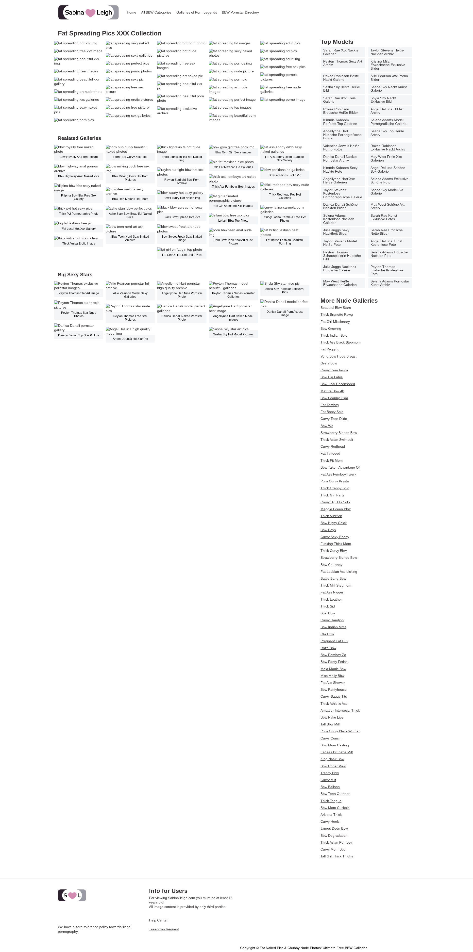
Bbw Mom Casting (335, 745)
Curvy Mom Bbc (333, 849)
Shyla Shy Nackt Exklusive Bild (383, 99)
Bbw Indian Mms (333, 627)
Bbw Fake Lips (332, 717)
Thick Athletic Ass (334, 704)
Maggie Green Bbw (336, 509)
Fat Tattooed (330, 453)
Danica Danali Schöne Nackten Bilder (340, 206)
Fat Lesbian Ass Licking (339, 572)
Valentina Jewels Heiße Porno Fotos (341, 147)
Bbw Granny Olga (334, 398)
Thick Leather (331, 599)
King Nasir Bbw (332, 759)
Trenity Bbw (330, 773)
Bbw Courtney (331, 565)
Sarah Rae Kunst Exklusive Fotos (384, 217)
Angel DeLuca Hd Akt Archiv (387, 111)
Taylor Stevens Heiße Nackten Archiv (387, 52)
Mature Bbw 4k (332, 391)
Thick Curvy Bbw (334, 551)
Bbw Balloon (330, 787)
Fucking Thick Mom (336, 544)
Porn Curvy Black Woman (340, 731)
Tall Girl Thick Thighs (337, 856)
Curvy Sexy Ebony (335, 537)
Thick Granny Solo (335, 488)
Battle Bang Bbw (333, 578)
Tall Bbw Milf (330, 724)
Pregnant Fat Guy (334, 641)
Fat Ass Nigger (332, 592)
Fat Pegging (330, 349)
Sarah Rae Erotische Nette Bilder (387, 231)
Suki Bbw (328, 613)
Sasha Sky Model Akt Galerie (387, 191)
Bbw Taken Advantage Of (340, 467)
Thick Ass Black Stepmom (341, 342)
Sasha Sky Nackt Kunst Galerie (389, 88)
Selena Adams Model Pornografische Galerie (388, 121)
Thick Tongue (331, 801)
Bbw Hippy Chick (334, 523)
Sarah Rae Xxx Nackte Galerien (340, 52)
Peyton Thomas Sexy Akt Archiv (342, 63)
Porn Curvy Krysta (335, 481)
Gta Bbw (327, 634)
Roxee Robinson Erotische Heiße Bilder (340, 111)
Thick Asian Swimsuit (337, 440)
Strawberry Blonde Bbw (339, 433)
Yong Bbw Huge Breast (338, 356)
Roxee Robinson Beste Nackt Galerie (341, 77)
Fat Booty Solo (332, 412)
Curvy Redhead (333, 446)
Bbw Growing (331, 328)
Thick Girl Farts (332, 495)
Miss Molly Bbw (332, 676)
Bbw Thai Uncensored (338, 384)
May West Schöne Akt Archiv (388, 206)
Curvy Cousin (331, 738)
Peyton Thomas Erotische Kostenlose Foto (387, 270)
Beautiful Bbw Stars (336, 308)
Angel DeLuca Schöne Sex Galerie (388, 169)
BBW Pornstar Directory (240, 12)
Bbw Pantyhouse (334, 689)
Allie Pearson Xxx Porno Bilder (389, 77)
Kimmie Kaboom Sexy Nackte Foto (340, 169)
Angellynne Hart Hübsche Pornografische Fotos (342, 134)
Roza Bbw (328, 648)
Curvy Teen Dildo (334, 419)
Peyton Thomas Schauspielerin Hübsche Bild (342, 255)
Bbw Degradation (334, 835)
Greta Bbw (329, 363)
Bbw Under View (333, 766)
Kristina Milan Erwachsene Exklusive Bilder (388, 64)
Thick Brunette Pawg (337, 314)
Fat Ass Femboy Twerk (338, 474)
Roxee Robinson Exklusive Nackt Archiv (388, 147)
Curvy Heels (330, 821)
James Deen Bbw (334, 828)
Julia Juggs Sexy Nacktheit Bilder (336, 231)
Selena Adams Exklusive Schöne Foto (389, 180)
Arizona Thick (331, 815)
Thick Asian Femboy (336, 842)
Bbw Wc (327, 426)
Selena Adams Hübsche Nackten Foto (389, 254)
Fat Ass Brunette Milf (337, 752)
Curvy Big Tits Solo (335, 502)
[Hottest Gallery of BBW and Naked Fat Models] (88, 12)
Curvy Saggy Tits (334, 696)
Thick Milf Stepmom (336, 585)
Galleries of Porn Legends (196, 12)
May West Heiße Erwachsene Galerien (340, 283)
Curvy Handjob (332, 620)
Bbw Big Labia (332, 377)
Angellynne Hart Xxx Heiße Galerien (339, 180)
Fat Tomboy (330, 405)
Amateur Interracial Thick (340, 710)
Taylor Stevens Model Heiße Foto (340, 242)
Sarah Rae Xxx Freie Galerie (339, 99)
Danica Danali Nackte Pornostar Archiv (340, 158)
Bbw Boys (328, 530)
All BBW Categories (156, 12)
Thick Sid (328, 606)
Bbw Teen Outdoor (335, 794)
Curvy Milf (328, 780)
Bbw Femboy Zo (333, 655)
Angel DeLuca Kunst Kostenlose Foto (386, 242)
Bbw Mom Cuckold (335, 808)
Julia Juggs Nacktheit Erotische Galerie (339, 268)
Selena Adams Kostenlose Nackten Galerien (338, 219)
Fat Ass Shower (333, 683)
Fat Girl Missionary (335, 322)
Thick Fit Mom (332, 460)
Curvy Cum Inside (334, 370)
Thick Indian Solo (334, 335)
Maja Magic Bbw (333, 669)
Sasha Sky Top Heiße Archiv (387, 132)
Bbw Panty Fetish (334, 662)
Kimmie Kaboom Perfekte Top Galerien (340, 121)
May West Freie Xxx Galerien (386, 158)
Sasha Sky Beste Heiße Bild (341, 88)
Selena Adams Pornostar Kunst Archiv (390, 283)
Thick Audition (331, 516)
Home (131, 12)
